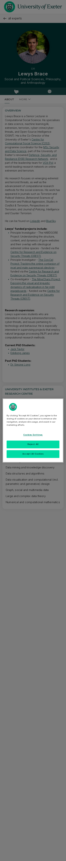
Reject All (33, 444)
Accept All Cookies (33, 454)
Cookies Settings (33, 435)
